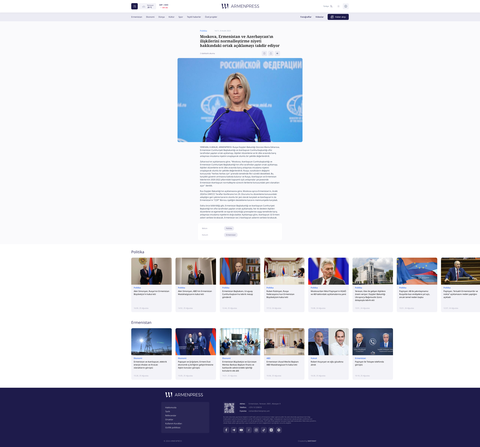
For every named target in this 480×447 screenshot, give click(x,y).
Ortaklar (169, 419)
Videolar (320, 17)
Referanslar (170, 415)
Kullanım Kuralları (173, 423)
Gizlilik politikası (172, 427)
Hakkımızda (170, 407)
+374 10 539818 (255, 407)
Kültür (171, 17)
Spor (180, 17)
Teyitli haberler (194, 17)
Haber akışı (340, 17)
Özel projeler (211, 17)
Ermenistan (136, 17)
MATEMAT (312, 441)
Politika (229, 228)
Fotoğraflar (306, 17)
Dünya (161, 17)
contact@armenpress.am (259, 411)
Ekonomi (150, 17)
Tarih (167, 411)
